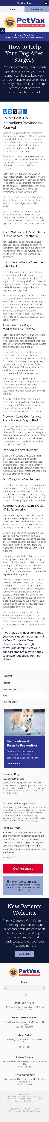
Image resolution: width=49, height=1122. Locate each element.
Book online (37, 9)
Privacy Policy (24, 1094)
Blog (5, 695)
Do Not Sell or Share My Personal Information (24, 1096)
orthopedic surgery (33, 579)
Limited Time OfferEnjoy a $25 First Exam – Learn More (23, 36)
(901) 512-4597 (26, 1066)
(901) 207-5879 (26, 1009)
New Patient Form (11, 689)
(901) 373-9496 (24, 1047)
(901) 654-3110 (26, 1084)
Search (39, 1099)
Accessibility (11, 1099)
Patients (6, 682)
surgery (23, 135)
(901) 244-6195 (26, 1027)
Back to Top (29, 1101)
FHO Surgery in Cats (13, 778)
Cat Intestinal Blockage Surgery (19, 803)
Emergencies (24, 868)
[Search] (44, 988)
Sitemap (18, 1101)
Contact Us (24, 954)
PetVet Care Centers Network (28, 1111)
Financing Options (11, 701)
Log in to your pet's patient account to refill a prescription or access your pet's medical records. (23, 885)
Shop (12, 9)
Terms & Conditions (26, 1099)
